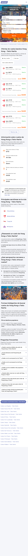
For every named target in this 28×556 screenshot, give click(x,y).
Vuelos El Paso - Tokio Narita (8, 417)
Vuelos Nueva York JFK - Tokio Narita (10, 408)
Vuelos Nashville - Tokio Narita (8, 425)
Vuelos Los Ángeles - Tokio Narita (9, 406)
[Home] (4, 2)
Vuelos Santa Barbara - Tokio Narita (10, 441)
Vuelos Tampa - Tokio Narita (8, 422)
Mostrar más (14, 132)
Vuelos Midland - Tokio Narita (8, 444)
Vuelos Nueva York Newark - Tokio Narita (11, 414)
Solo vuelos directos (7, 62)
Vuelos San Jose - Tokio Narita (8, 411)
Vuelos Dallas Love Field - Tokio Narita (10, 433)
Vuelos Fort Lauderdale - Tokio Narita (10, 419)
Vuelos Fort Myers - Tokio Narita (9, 436)
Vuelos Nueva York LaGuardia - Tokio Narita (12, 428)
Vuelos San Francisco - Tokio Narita (10, 430)
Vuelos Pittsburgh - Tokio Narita (9, 439)
